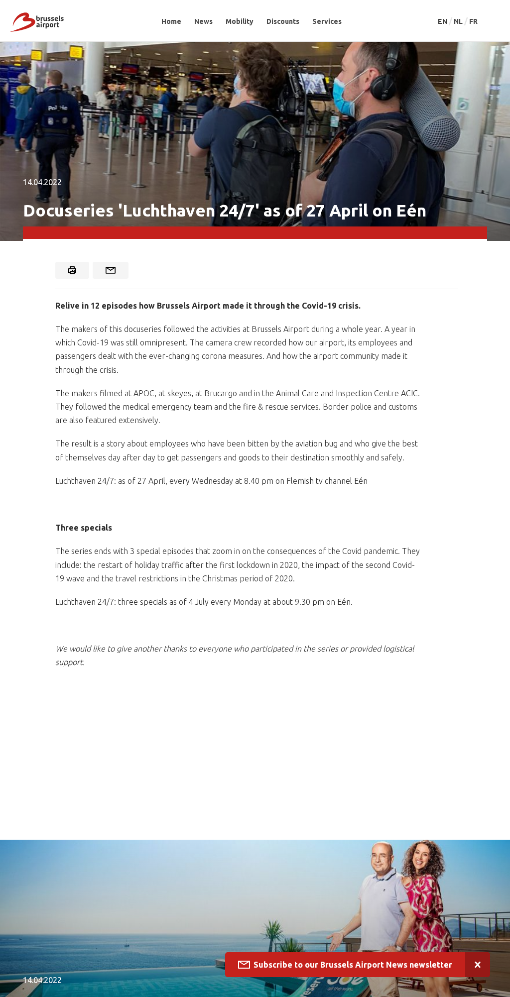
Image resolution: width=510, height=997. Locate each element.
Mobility (240, 21)
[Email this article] (110, 270)
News (203, 21)
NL (459, 21)
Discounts (282, 21)
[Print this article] (72, 270)
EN (443, 21)
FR (473, 21)
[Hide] (477, 964)
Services (327, 21)
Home (171, 21)
